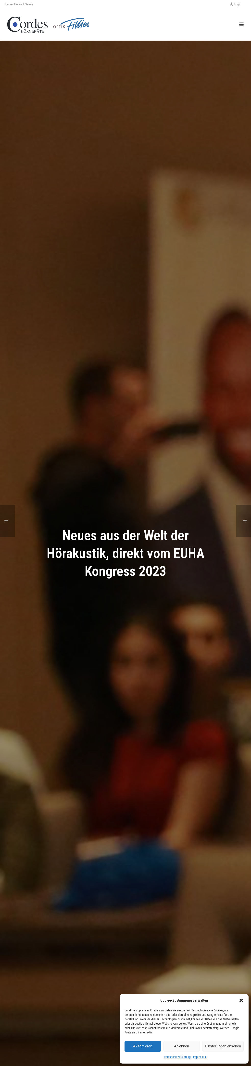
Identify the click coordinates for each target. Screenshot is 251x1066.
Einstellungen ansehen (223, 1046)
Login (237, 4)
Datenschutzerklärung (177, 1057)
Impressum (200, 1057)
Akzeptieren (142, 1046)
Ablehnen (181, 1046)
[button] (241, 1000)
